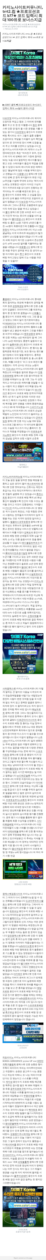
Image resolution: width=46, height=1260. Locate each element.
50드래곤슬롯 (23, 775)
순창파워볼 (33, 616)
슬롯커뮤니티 (16, 344)
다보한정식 (20, 132)
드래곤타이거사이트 (27, 720)
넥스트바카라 (33, 483)
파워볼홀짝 (23, 1162)
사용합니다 (22, 174)
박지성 (9, 1082)
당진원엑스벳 (14, 935)
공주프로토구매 (18, 1088)
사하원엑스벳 (9, 688)
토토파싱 (14, 911)
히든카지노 (8, 1057)
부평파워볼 (29, 1095)
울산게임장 (17, 848)
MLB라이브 (10, 323)
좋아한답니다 (18, 219)
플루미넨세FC (21, 1176)
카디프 (8, 508)
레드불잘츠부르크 (31, 543)
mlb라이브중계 (26, 946)
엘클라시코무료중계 (20, 522)
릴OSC (24, 567)
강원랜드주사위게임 (20, 1134)
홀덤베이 (7, 299)
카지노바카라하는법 (12, 476)
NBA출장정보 (12, 768)
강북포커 (28, 532)
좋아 (7, 212)
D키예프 (18, 974)
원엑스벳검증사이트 (12, 894)
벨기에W (25, 963)
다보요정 (7, 118)
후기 (22, 254)
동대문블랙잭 (12, 1123)
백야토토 (33, 1109)
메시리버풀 (10, 1144)
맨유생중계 (29, 334)
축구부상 (9, 1012)
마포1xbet (10, 369)
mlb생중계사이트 (27, 998)
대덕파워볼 (13, 831)
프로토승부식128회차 (16, 800)
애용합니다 (24, 247)
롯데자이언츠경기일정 (16, 553)
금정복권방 (18, 306)
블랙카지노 (15, 918)
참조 (35, 125)
